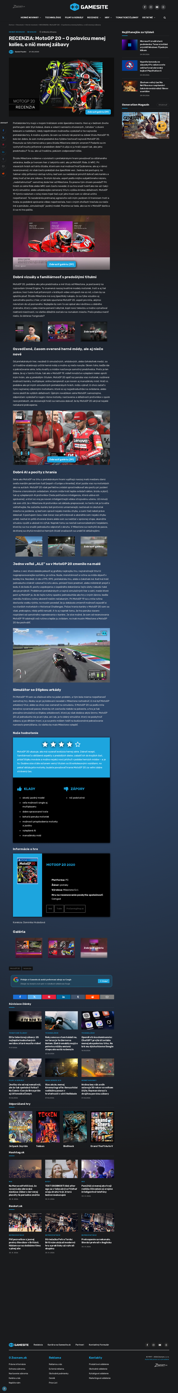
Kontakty (95, 1357)
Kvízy (48, 1182)
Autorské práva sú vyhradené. (157, 1359)
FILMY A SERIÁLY (74, 17)
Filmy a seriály (16, 1080)
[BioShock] (75, 1126)
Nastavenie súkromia (18, 1373)
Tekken (40, 1146)
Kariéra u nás (14, 1378)
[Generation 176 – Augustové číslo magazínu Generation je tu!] (145, 125)
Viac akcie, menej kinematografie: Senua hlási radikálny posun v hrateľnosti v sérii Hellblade (61, 1089)
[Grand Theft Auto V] (102, 1126)
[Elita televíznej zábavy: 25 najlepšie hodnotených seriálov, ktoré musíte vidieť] (25, 1020)
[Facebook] (3, 130)
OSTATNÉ (147, 17)
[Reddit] (3, 173)
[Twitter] (3, 137)
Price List (53, 1383)
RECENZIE (92, 17)
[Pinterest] (3, 144)
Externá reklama (56, 1369)
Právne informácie (17, 1364)
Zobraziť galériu (98, 112)
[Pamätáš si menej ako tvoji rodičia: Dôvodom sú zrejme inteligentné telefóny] (97, 1169)
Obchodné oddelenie (98, 1369)
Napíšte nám (14, 1383)
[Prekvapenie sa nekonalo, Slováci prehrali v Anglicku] (97, 1222)
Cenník (52, 1378)
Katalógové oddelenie (99, 1373)
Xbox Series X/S (53, 1080)
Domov (11, 25)
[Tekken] (48, 1126)
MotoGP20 (15, 968)
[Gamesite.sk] (89, 7)
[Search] (164, 17)
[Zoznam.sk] (161, 1366)
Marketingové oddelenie (100, 1378)
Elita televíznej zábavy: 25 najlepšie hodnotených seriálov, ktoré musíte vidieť (25, 1040)
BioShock (68, 1146)
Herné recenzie (31, 25)
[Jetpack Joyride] (21, 1126)
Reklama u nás (55, 1364)
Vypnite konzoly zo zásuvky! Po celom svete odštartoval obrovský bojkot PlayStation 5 (152, 66)
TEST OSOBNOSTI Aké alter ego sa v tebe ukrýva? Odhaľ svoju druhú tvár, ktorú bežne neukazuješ (61, 1190)
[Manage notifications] (4, 1388)
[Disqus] (61, 1293)
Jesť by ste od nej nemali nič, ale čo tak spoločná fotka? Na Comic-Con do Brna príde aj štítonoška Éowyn (25, 1089)
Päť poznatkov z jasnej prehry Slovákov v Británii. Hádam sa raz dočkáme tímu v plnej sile (25, 1244)
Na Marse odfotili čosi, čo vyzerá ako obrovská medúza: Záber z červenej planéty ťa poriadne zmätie (24, 1190)
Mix (10, 1182)
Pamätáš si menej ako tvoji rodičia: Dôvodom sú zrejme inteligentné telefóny (97, 1189)
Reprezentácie (16, 1235)
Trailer (59, 908)
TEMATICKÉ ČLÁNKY (127, 17)
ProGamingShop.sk (75, 908)
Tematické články (18, 1033)
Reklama (55, 1357)
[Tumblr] (3, 159)
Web (50, 908)
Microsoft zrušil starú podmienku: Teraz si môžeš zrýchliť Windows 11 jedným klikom (154, 45)
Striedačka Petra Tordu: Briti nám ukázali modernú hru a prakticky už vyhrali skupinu (60, 1244)
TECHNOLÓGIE (53, 17)
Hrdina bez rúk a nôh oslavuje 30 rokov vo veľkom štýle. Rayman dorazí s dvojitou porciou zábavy (97, 1089)
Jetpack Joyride (18, 1146)
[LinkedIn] (3, 152)
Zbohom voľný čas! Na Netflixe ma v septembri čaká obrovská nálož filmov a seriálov (154, 87)
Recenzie (20, 25)
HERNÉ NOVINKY (30, 17)
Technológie (52, 1033)
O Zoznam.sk (18, 1357)
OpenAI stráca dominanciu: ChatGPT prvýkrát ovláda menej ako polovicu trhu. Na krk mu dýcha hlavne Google (97, 1042)
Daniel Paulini (20, 52)
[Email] (3, 166)
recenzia (27, 968)
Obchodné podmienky (59, 1373)
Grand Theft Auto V (101, 1146)
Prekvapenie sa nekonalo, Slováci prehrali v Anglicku (96, 1241)
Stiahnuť (163, 105)
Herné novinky (89, 1080)
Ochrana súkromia (17, 1369)
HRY (107, 17)
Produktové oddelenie (99, 1364)
